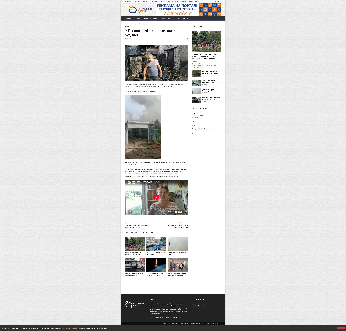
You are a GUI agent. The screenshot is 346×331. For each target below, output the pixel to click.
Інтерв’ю (168, 1)
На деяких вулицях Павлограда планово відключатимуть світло (137, 226)
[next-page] (129, 281)
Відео (164, 18)
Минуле (177, 1)
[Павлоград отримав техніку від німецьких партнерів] (135, 265)
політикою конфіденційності (67, 328)
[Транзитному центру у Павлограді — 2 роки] (178, 244)
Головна (129, 18)
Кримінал (186, 323)
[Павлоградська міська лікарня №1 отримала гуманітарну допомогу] (178, 265)
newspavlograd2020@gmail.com (171, 317)
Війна (145, 18)
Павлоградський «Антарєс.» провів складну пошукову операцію (211, 73)
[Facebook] (216, 1)
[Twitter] (220, 1)
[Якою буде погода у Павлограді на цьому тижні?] (156, 244)
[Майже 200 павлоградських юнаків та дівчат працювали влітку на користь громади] (135, 244)
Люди (172, 1)
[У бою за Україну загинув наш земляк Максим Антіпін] (156, 265)
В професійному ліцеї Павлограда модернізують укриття (177, 226)
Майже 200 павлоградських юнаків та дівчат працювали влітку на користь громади (133, 254)
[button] (219, 18)
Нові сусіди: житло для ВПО (194, 1)
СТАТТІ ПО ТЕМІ (131, 233)
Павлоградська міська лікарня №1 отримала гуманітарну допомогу (177, 275)
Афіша (185, 18)
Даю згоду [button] (341, 328)
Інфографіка (183, 1)
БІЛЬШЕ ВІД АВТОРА (146, 233)
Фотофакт (156, 1)
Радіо (151, 1)
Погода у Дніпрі (197, 129)
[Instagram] (218, 1)
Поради (162, 1)
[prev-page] (126, 281)
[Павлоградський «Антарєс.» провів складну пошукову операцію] (196, 73)
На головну (128, 23)
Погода (178, 18)
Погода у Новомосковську (211, 129)
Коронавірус (154, 18)
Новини (138, 18)
